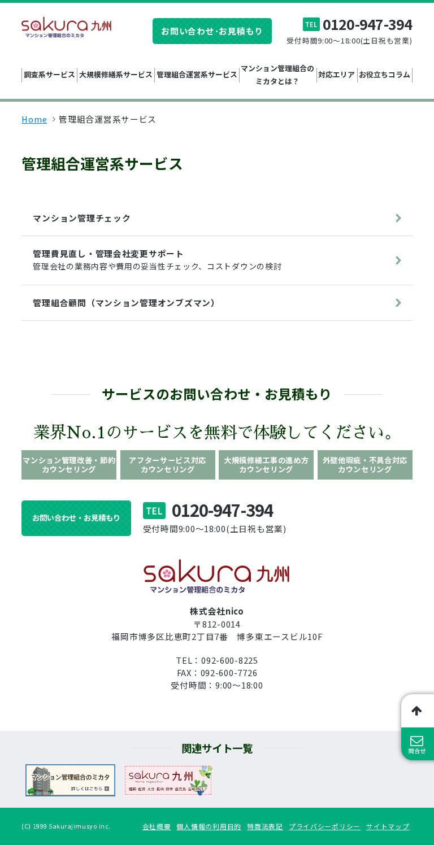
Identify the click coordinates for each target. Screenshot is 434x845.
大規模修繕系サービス (116, 74)
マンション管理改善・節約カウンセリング (69, 464)
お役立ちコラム (384, 74)
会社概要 (156, 826)
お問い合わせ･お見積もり (212, 31)
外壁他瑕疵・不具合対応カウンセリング (365, 464)
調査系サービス (49, 74)
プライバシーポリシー (325, 826)
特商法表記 (265, 826)
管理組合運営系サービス (197, 74)
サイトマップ (387, 826)
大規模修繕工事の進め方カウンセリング (266, 464)
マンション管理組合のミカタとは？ (277, 74)
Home (34, 119)
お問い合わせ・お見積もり (76, 517)
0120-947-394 (368, 24)
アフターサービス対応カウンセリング (167, 464)
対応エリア (336, 74)
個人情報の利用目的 (208, 826)
